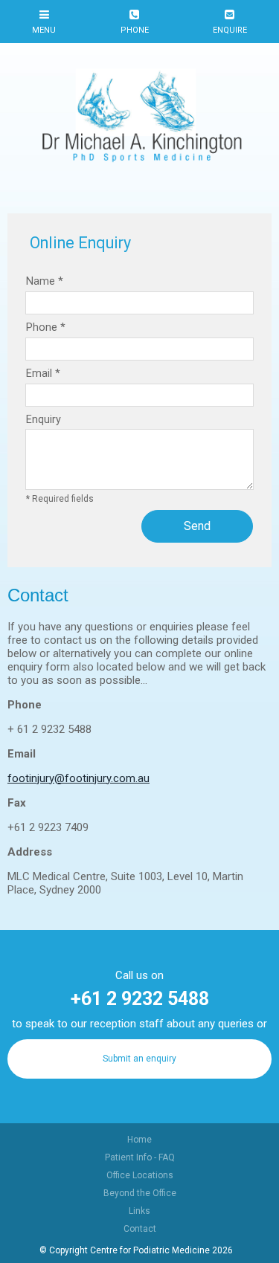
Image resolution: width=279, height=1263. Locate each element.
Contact (140, 1229)
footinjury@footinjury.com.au (78, 778)
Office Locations (139, 1175)
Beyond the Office (139, 1193)
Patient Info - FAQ (140, 1157)
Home (139, 1139)
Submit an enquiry (139, 1058)
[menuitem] (139, 1140)
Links (139, 1211)
